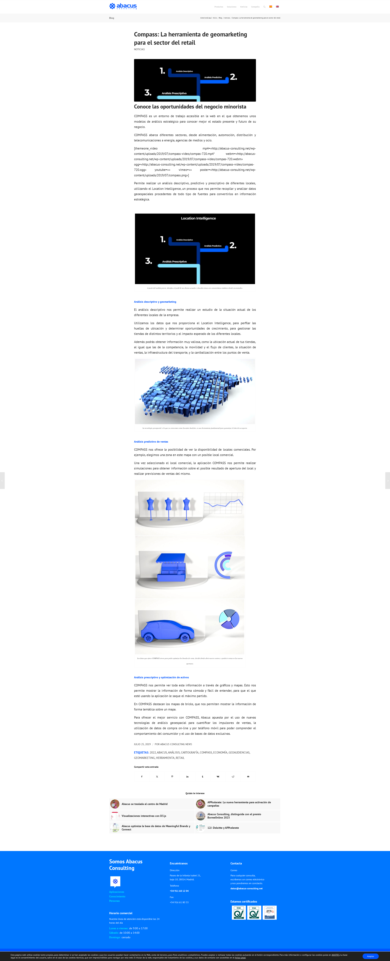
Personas (114, 901)
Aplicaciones (116, 892)
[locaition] (195, 80)
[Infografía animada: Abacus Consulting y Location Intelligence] (2, 480)
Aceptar (370, 956)
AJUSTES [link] (335, 955)
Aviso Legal (240, 957)
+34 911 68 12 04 (179, 890)
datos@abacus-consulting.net (246, 888)
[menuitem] (219, 7)
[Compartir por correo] (248, 777)
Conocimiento (117, 896)
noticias (139, 49)
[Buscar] (264, 7)
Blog (111, 17)
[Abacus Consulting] (123, 7)
